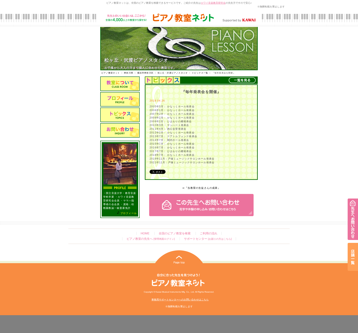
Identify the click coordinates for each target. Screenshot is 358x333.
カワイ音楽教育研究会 (213, 2)
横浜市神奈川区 (145, 73)
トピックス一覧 (200, 73)
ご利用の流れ (208, 233)
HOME (145, 233)
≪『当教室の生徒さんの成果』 (201, 187)
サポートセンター (208, 238)
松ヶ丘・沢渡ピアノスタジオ (173, 73)
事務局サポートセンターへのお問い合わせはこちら (180, 299)
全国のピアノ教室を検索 (175, 233)
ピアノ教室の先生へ (151, 238)
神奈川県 (128, 73)
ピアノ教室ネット (110, 73)
